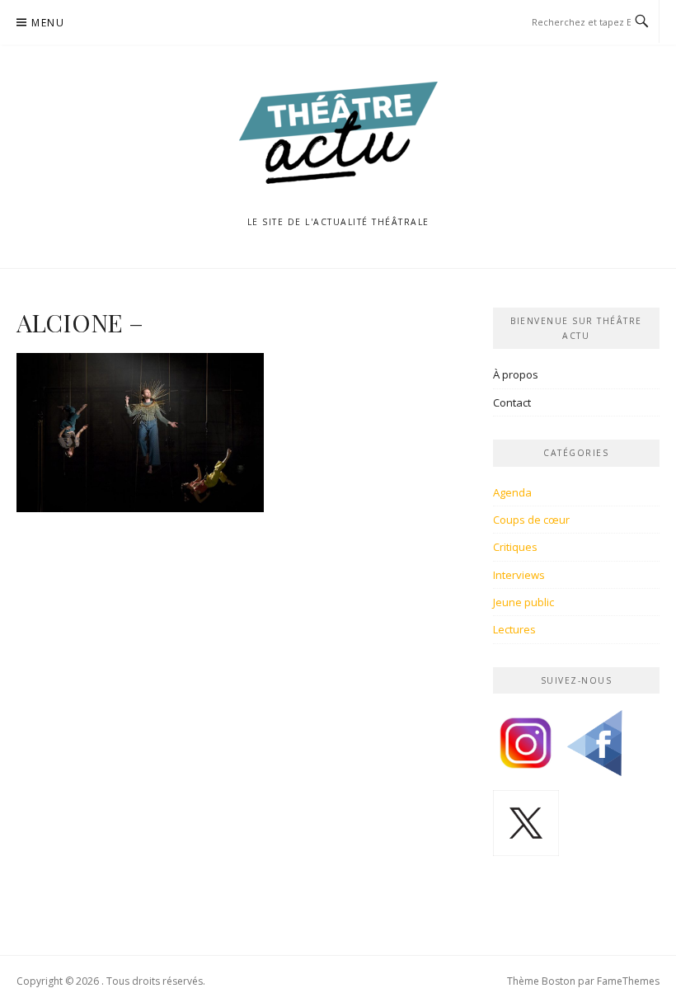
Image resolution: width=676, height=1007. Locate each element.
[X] (526, 828)
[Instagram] (526, 748)
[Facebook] (594, 748)
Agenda (512, 492)
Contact (512, 402)
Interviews (519, 574)
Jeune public (523, 602)
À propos (515, 374)
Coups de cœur (531, 519)
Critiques (515, 546)
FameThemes (628, 981)
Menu (47, 23)
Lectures (514, 629)
